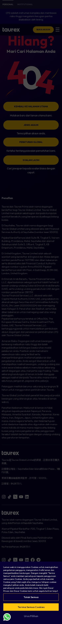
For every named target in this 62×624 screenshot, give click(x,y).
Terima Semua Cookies (31, 607)
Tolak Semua (31, 597)
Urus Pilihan (31, 616)
